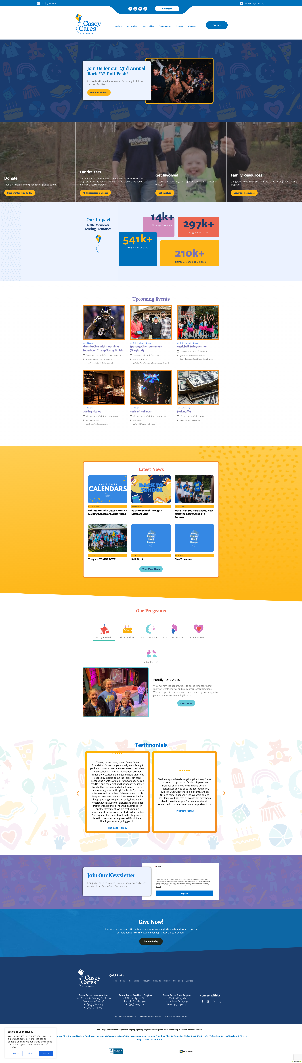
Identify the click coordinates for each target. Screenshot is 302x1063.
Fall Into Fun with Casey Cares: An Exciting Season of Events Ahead (107, 512)
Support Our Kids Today (19, 192)
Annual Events (88, 343)
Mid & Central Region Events (140, 343)
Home (114, 980)
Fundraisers (117, 26)
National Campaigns (184, 408)
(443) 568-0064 (95, 1004)
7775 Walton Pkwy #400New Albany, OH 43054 (176, 999)
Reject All (31, 1053)
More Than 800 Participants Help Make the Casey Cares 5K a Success (194, 513)
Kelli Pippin (137, 559)
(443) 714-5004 (136, 1004)
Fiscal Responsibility (161, 980)
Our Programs (164, 26)
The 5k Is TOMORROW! (101, 559)
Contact (189, 980)
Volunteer (167, 8)
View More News (151, 569)
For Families (148, 26)
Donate (216, 25)
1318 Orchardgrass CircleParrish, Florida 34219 (135, 999)
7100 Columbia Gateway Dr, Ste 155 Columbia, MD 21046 (93, 999)
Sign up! (184, 893)
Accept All (46, 1053)
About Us (191, 26)
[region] (31, 1043)
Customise (15, 1053)
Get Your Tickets (99, 92)
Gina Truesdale (183, 559)
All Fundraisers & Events (95, 192)
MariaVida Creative (180, 1016)
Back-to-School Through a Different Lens (146, 512)
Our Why (179, 26)
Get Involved (132, 26)
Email (158, 867)
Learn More (186, 703)
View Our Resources (244, 192)
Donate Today (151, 941)
